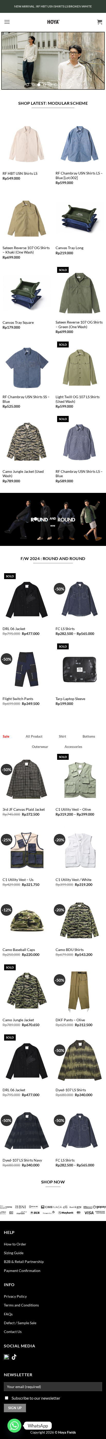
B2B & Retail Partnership (24, 1261)
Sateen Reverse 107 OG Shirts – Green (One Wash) (79, 324)
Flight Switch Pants (18, 699)
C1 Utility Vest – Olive (73, 809)
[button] (7, 21)
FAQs (8, 1314)
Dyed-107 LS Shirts (71, 1090)
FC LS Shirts (65, 629)
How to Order (15, 1244)
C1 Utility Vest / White (73, 880)
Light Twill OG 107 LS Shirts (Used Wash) (78, 399)
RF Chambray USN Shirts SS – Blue (26, 399)
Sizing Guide (13, 1253)
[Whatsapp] (14, 1426)
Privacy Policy (15, 1296)
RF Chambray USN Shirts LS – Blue (79, 473)
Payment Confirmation (22, 1270)
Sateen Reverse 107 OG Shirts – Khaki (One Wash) (26, 250)
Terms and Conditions (21, 1305)
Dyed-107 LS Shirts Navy (22, 1160)
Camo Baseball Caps (19, 950)
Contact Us (13, 1331)
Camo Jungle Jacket (18, 1020)
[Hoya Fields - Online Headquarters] (53, 22)
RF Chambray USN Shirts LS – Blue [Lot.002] (79, 175)
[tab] (6, 736)
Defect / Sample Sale (20, 1323)
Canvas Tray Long (69, 248)
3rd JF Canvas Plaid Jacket (24, 809)
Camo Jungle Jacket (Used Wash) (23, 473)
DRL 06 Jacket (14, 629)
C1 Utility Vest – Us (18, 880)
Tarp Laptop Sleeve (70, 699)
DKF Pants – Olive (70, 1020)
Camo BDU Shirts (70, 950)
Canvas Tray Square (18, 322)
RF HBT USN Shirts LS (20, 173)
